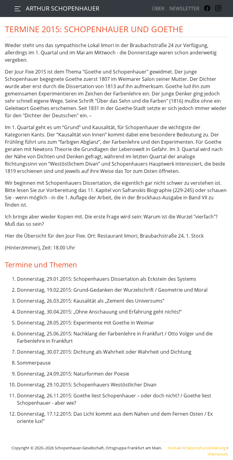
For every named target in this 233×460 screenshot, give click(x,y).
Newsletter (184, 8)
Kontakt (175, 448)
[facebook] (207, 8)
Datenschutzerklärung (206, 448)
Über (158, 8)
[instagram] (218, 8)
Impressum (218, 454)
